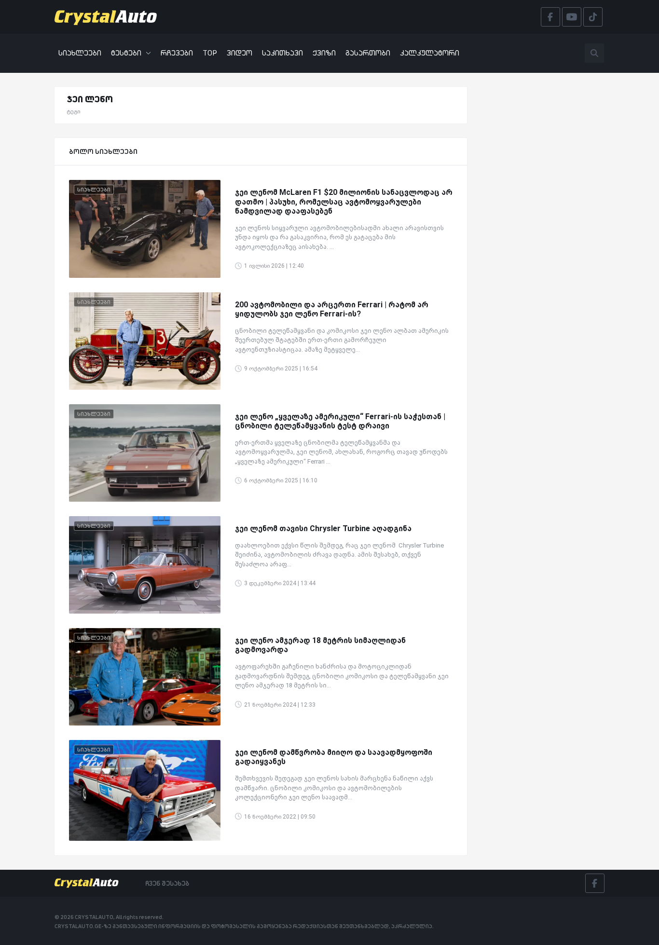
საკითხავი (282, 53)
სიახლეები (79, 53)
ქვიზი (324, 53)
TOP (210, 53)
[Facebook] (594, 883)
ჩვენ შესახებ (167, 883)
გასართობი (367, 53)
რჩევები (177, 53)
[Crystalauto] (109, 16)
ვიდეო (239, 53)
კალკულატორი (429, 53)
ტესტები (126, 53)
